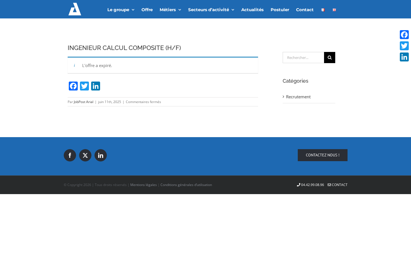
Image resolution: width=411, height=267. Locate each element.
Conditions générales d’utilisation (186, 184)
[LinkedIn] (101, 155)
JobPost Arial (83, 101)
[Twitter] (85, 155)
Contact (339, 184)
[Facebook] (70, 155)
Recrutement (298, 96)
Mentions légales (143, 184)
